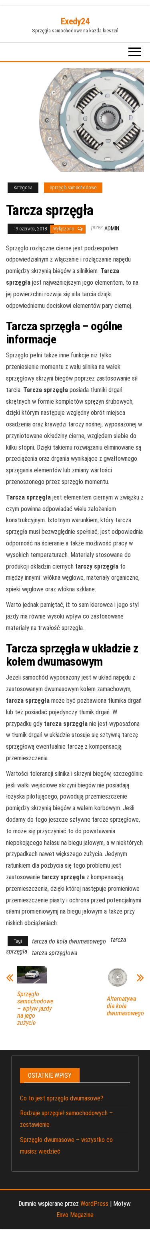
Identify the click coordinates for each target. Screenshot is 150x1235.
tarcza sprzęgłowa (54, 953)
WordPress (94, 1203)
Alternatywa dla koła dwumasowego (125, 1006)
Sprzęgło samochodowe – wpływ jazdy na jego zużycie (35, 1009)
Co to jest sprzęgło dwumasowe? (61, 1098)
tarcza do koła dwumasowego (69, 941)
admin (111, 228)
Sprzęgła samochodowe (73, 187)
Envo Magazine (75, 1215)
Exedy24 (75, 21)
